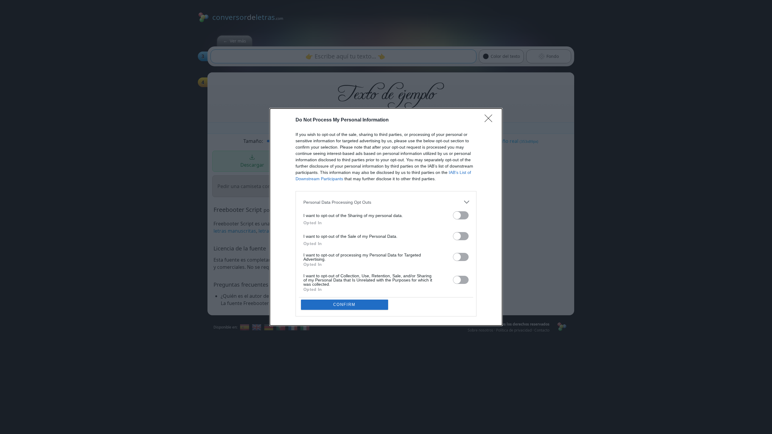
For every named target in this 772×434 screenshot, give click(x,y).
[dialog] (386, 217)
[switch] (461, 215)
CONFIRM (344, 304)
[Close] (490, 120)
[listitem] (386, 202)
